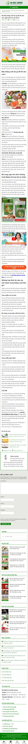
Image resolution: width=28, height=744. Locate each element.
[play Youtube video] (14, 239)
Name (3, 497)
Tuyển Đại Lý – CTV (8, 724)
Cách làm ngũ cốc (8, 726)
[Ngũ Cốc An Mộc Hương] (14, 4)
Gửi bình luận (17, 19)
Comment (4, 481)
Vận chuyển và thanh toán (10, 711)
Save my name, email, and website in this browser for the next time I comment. (13, 519)
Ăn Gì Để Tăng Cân (6, 674)
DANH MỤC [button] (15, 7)
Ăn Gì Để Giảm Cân (6, 672)
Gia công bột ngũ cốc (9, 731)
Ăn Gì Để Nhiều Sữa (7, 677)
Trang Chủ (4, 10)
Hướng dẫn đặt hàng (8, 709)
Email (2, 503)
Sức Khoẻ (8, 10)
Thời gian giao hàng (8, 716)
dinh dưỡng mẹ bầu (19, 450)
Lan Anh (5, 655)
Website (3, 510)
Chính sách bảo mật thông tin (11, 714)
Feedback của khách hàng (10, 728)
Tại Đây (21, 466)
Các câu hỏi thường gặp (9, 707)
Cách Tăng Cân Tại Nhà (8, 680)
